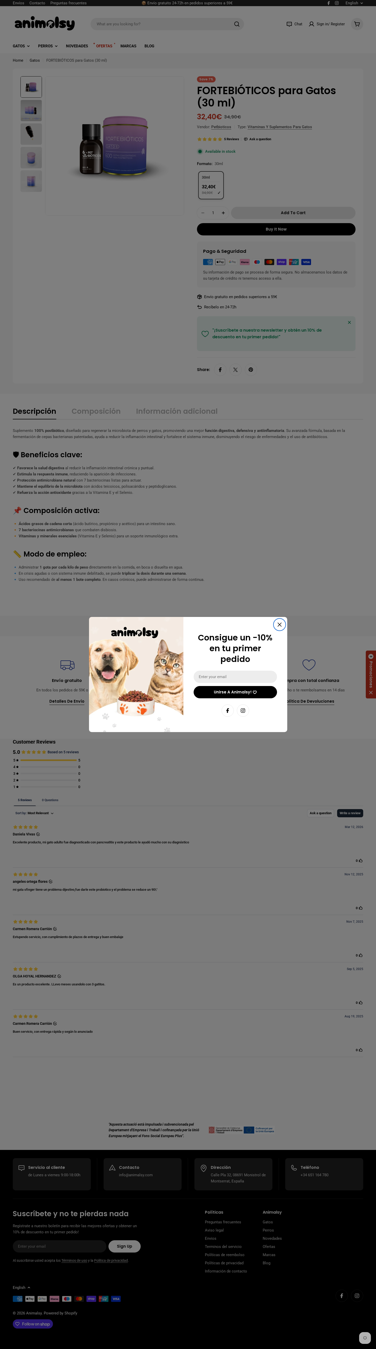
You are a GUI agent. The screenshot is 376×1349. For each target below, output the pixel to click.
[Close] (279, 624)
